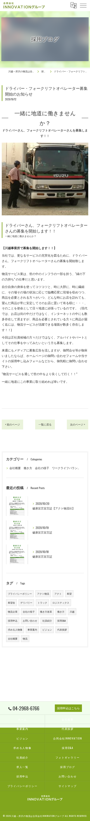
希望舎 (11, 602)
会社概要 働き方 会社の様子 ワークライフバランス (44, 468)
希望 (69, 593)
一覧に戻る (45, 424)
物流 (25, 638)
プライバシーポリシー (20, 593)
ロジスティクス (60, 602)
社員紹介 (47, 620)
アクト (58, 593)
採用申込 (12, 620)
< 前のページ (12, 424)
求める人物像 (15, 629)
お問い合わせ (30, 620)
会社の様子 (29, 611)
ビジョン (47, 629)
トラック (42, 602)
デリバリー (26, 602)
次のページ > (77, 424)
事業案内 (32, 629)
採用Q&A (61, 620)
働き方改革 (46, 611)
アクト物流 (43, 593)
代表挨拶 (62, 629)
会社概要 (12, 638)
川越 (72, 611)
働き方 (60, 611)
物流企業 (12, 611)
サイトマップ (68, 786)
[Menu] (83, 5)
